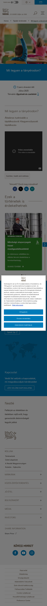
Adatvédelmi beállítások (23, 325)
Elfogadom (23, 312)
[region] (23, 303)
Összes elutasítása (23, 318)
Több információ (17, 305)
